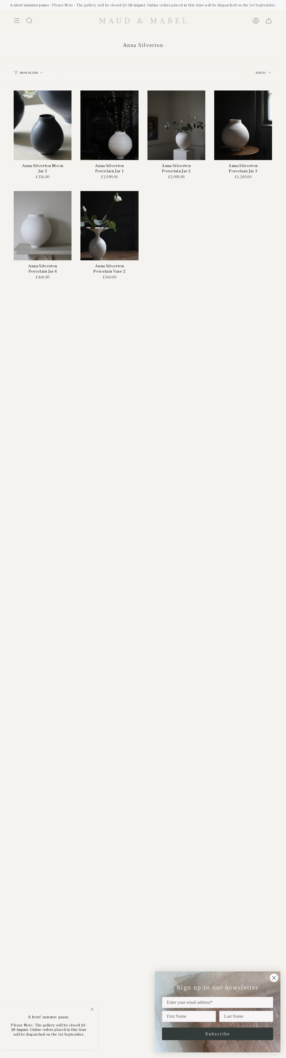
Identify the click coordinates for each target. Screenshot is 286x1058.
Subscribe (217, 1033)
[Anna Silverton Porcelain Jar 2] (176, 125)
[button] (29, 20)
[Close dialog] (274, 978)
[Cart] (268, 20)
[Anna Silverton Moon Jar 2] (43, 125)
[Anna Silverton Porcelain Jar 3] (243, 125)
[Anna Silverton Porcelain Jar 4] (43, 226)
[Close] (92, 1009)
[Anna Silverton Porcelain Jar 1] (109, 125)
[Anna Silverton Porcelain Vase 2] (109, 226)
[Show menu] (16, 20)
